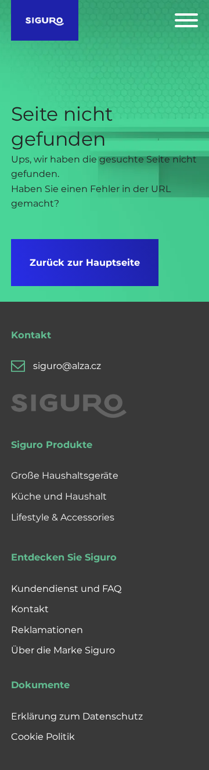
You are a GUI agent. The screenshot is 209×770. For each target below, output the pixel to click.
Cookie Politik (43, 736)
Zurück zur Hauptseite (85, 262)
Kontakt (30, 608)
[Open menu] (186, 20)
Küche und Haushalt (59, 496)
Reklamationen (47, 629)
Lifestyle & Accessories (62, 517)
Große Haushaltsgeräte (64, 475)
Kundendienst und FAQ (66, 588)
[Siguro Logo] (45, 20)
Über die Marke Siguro (63, 650)
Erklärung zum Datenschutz (77, 716)
